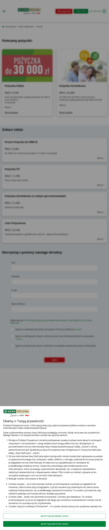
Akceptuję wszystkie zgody (54, 524)
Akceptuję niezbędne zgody (54, 516)
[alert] (54, 265)
